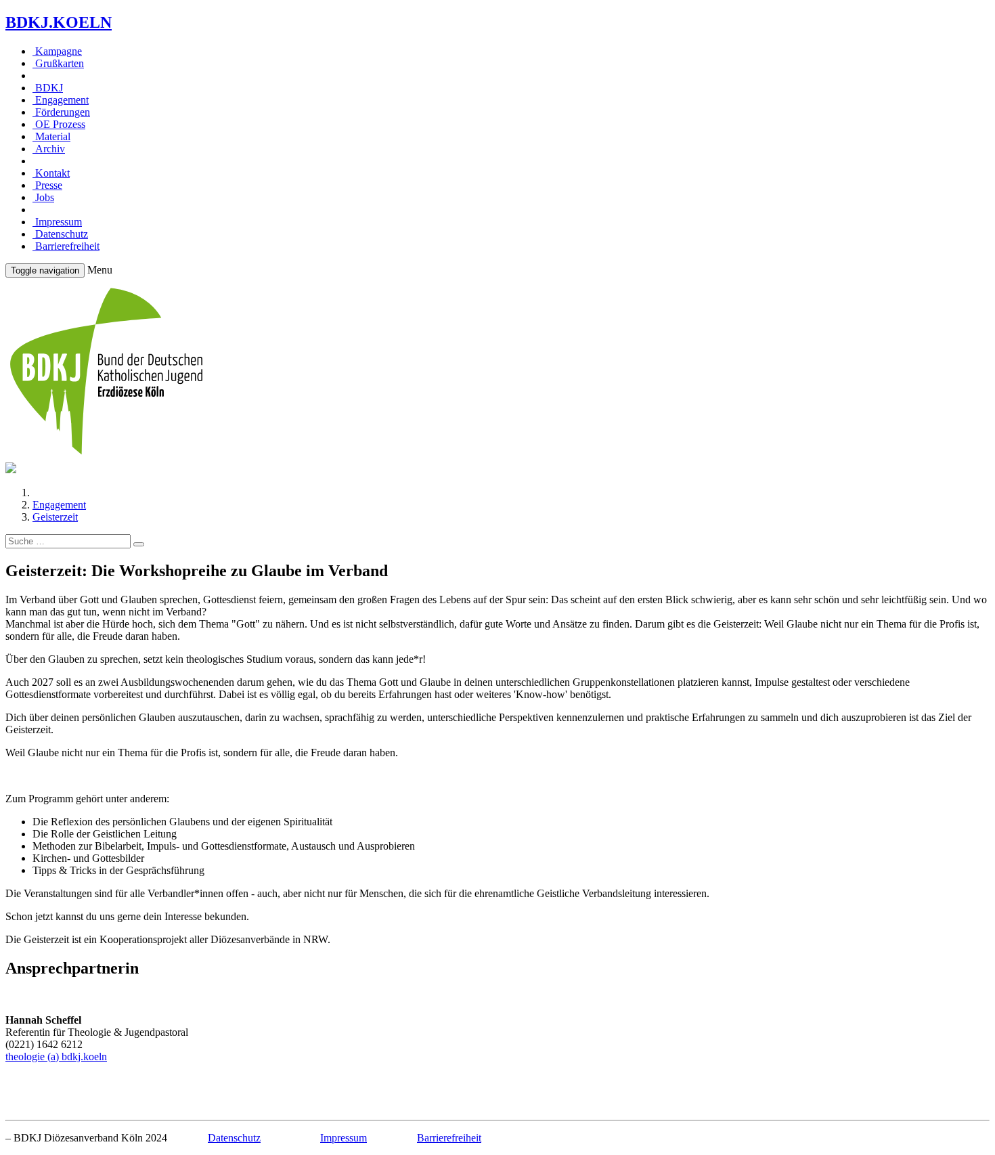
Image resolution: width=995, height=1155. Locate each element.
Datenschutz (60, 234)
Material (51, 136)
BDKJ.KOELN (58, 22)
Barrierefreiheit (66, 246)
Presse (47, 185)
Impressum (57, 221)
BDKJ (47, 87)
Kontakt (51, 173)
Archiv (48, 148)
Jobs (43, 197)
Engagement (60, 100)
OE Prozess (58, 124)
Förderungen (61, 112)
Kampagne (57, 51)
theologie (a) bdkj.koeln (56, 1056)
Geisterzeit (55, 517)
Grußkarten (58, 63)
